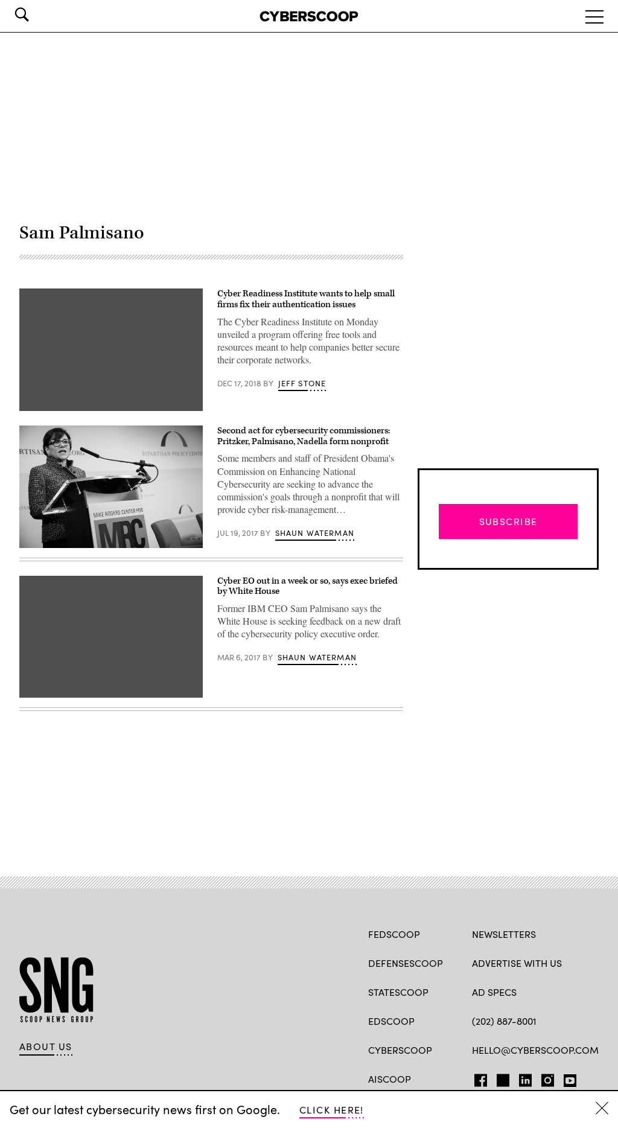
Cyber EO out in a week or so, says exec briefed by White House (307, 586)
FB (477, 1078)
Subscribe (508, 521)
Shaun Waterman (314, 532)
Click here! (331, 1109)
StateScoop (398, 992)
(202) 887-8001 (504, 1021)
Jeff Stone (302, 383)
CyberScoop (400, 1050)
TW (501, 1078)
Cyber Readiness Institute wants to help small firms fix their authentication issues (306, 299)
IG (544, 1078)
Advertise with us (517, 963)
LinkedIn (525, 1078)
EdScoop (391, 1021)
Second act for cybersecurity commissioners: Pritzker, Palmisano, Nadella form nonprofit (303, 436)
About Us (45, 1046)
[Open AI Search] (38, 14)
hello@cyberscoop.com (535, 1050)
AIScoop (389, 1078)
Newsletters (504, 934)
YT (567, 1078)
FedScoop (394, 934)
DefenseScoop (405, 963)
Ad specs (494, 992)
